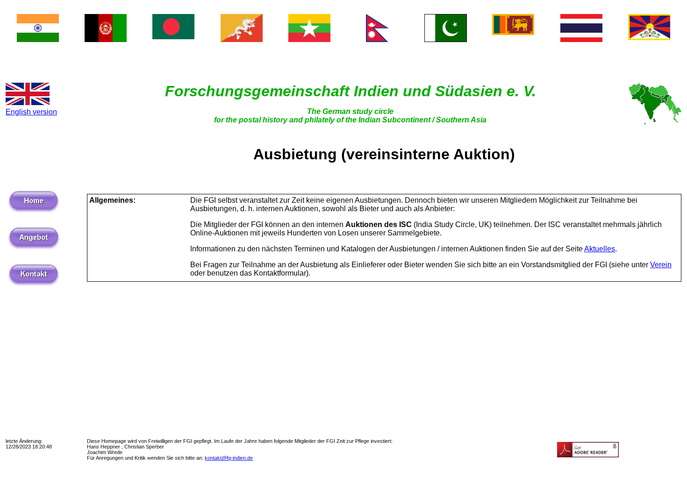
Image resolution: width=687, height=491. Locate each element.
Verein (661, 265)
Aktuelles (599, 249)
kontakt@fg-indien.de (229, 458)
